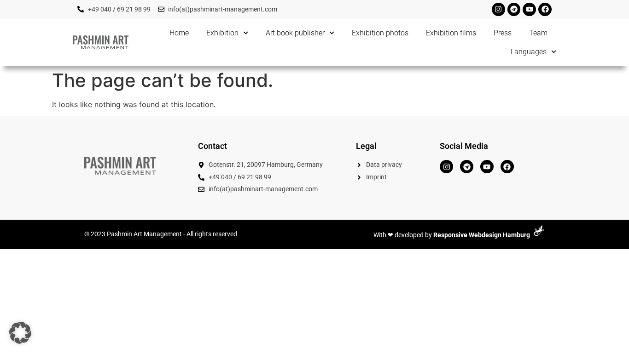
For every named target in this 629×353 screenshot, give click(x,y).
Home (179, 32)
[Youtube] (529, 9)
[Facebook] (545, 9)
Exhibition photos (380, 32)
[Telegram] (514, 9)
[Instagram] (498, 9)
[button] (20, 333)
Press (503, 32)
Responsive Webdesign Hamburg (481, 235)
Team (538, 32)
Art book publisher (295, 32)
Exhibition (222, 32)
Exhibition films (451, 32)
